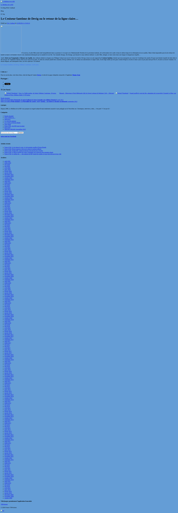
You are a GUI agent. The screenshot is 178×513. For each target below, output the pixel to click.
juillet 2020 (7, 283)
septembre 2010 (9, 479)
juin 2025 (7, 184)
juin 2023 (7, 224)
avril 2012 (7, 448)
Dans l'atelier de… (9, 117)
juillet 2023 (7, 223)
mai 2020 (7, 286)
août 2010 (7, 481)
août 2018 (7, 321)
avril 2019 (7, 308)
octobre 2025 (8, 178)
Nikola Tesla (76, 75)
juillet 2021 (7, 263)
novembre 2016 (9, 356)
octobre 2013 (8, 418)
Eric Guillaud (11, 23)
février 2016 (8, 371)
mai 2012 (7, 446)
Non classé (7, 124)
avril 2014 (7, 408)
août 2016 (7, 361)
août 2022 (7, 241)
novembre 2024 (9, 196)
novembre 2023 (9, 216)
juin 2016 (7, 364)
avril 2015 (7, 388)
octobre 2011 (8, 458)
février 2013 (8, 431)
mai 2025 (7, 186)
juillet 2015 (7, 383)
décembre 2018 (8, 314)
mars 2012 (7, 449)
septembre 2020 (9, 279)
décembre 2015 (8, 374)
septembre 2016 (9, 359)
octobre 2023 (8, 218)
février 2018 (8, 331)
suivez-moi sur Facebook (8, 136)
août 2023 (7, 221)
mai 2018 (7, 326)
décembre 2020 (8, 274)
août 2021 (7, 261)
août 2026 (7, 161)
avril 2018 (7, 328)
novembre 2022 (9, 236)
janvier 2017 (8, 353)
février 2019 (8, 311)
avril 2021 (7, 268)
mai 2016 (7, 366)
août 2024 (7, 201)
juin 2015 (7, 384)
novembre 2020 (9, 276)
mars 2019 (7, 309)
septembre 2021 (9, 259)
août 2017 (7, 341)
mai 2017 (7, 346)
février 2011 (7, 471)
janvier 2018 (8, 333)
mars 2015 (7, 389)
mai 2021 (7, 266)
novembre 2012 (9, 436)
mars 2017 (7, 349)
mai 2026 (7, 166)
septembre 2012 (9, 439)
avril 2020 (7, 288)
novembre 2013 (9, 416)
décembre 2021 (8, 254)
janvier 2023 (8, 233)
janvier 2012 (8, 453)
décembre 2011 (8, 454)
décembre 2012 (8, 434)
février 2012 (8, 451)
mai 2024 (7, 206)
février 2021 (8, 271)
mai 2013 (7, 426)
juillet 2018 (7, 323)
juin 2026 (7, 164)
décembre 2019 (8, 294)
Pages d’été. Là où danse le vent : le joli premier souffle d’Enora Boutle (25, 147)
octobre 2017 (8, 338)
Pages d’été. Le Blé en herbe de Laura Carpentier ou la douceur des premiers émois (28, 152)
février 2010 (8, 491)
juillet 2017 (7, 343)
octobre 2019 (8, 298)
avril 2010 (7, 488)
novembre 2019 (9, 296)
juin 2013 (7, 424)
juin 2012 (7, 444)
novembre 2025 (9, 176)
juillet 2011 (7, 463)
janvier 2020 (8, 293)
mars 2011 (7, 469)
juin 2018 (7, 324)
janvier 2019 (8, 313)
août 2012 (7, 441)
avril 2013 (7, 428)
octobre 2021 (8, 258)
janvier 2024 (8, 213)
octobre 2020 (8, 278)
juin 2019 (7, 304)
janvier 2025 (8, 193)
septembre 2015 (9, 379)
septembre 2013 (9, 419)
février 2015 (8, 391)
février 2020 (8, 291)
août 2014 (7, 401)
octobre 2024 (8, 198)
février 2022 (8, 251)
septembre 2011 (9, 459)
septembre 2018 (9, 319)
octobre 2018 (8, 318)
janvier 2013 (8, 433)
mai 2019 (7, 306)
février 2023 (8, 231)
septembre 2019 (9, 299)
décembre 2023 (8, 214)
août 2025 (7, 181)
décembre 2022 (8, 234)
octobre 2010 (8, 478)
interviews (7, 119)
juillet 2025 (7, 183)
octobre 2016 (8, 358)
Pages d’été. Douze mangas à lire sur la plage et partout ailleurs (22, 149)
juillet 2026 (7, 163)
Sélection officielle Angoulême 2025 (15, 129)
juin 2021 (7, 264)
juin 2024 (7, 204)
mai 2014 (7, 406)
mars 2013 (7, 429)
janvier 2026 (8, 173)
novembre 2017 (9, 336)
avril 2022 (7, 248)
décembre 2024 (8, 194)
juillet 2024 (7, 203)
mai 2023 (7, 226)
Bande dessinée (5, 98)
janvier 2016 (8, 373)
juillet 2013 (7, 423)
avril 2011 (7, 468)
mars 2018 (7, 329)
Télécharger (4, 504)
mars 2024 (7, 209)
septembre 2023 (9, 219)
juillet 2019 (7, 303)
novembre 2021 (9, 256)
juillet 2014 (7, 403)
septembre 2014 (9, 399)
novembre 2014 (9, 396)
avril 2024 (7, 208)
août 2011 (7, 461)
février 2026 (8, 171)
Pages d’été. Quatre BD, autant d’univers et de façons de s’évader (23, 150)
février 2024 (8, 211)
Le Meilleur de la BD (7, 4)
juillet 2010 (7, 483)
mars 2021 (7, 269)
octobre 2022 (8, 238)
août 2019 (7, 301)
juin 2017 (7, 344)
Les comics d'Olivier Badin (12, 122)
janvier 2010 (8, 493)
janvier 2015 (8, 393)
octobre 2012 (8, 438)
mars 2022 (7, 249)
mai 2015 (7, 386)
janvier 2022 (8, 253)
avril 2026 (7, 168)
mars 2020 (7, 289)
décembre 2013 (8, 414)
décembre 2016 (8, 354)
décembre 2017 (8, 334)
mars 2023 (7, 229)
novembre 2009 (9, 496)
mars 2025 (7, 189)
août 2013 (7, 421)
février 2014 (8, 411)
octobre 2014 (8, 398)
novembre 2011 (9, 456)
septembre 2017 (9, 339)
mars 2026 (7, 169)
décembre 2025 (8, 174)
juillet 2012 (7, 443)
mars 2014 (7, 409)
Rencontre (7, 127)
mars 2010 (7, 489)
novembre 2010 (9, 476)
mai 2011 (7, 466)
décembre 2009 (8, 494)
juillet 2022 (7, 243)
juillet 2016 (7, 363)
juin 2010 (7, 484)
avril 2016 (7, 368)
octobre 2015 (8, 378)
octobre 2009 (8, 498)
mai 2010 (7, 486)
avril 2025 (7, 188)
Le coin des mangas (10, 121)
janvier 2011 (8, 473)
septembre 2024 (9, 199)
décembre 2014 (8, 394)
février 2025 (8, 191)
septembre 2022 (9, 239)
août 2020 (7, 281)
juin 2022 (7, 244)
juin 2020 (7, 284)
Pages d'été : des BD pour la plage (14, 126)
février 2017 (8, 351)
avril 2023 (7, 228)
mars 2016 (7, 369)
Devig (39, 75)
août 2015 (7, 381)
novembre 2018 (9, 316)
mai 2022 (7, 246)
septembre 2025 (9, 179)
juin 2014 (7, 404)
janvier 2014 (8, 413)
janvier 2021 (8, 273)
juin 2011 (7, 464)
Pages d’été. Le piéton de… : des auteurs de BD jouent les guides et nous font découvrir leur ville (32, 154)
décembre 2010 (8, 474)
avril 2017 (7, 348)
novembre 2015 (9, 376)
